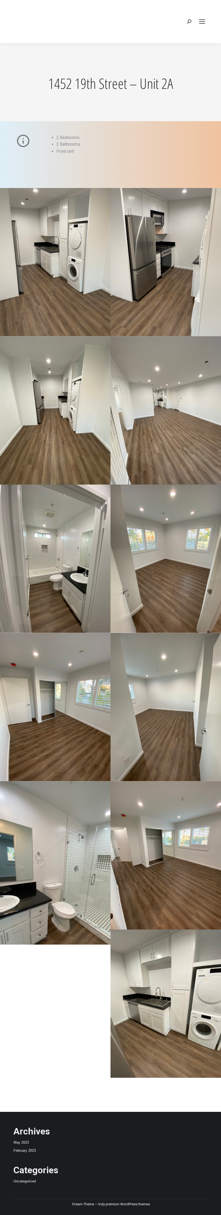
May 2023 (21, 1142)
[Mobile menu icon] (202, 21)
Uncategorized (24, 1181)
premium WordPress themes (128, 1204)
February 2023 (24, 1150)
